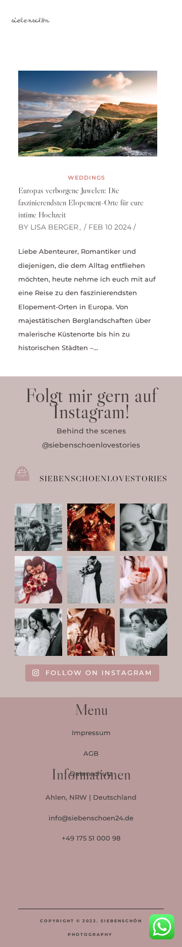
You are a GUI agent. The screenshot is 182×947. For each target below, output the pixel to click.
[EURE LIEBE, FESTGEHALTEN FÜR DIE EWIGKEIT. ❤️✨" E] (38, 579)
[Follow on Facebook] (81, 882)
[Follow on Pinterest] (168, 21)
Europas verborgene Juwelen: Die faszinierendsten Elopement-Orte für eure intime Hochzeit (81, 202)
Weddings (86, 177)
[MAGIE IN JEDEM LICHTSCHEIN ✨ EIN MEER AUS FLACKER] (91, 527)
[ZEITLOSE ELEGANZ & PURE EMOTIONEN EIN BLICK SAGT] (143, 632)
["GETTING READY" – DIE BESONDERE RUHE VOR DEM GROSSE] (143, 579)
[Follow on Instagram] (115, 882)
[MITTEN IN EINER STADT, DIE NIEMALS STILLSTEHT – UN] (38, 527)
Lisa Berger (54, 227)
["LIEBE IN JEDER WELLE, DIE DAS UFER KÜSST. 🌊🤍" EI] (91, 579)
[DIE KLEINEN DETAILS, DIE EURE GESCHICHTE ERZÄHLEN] (38, 632)
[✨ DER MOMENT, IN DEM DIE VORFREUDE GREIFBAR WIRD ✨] (143, 527)
